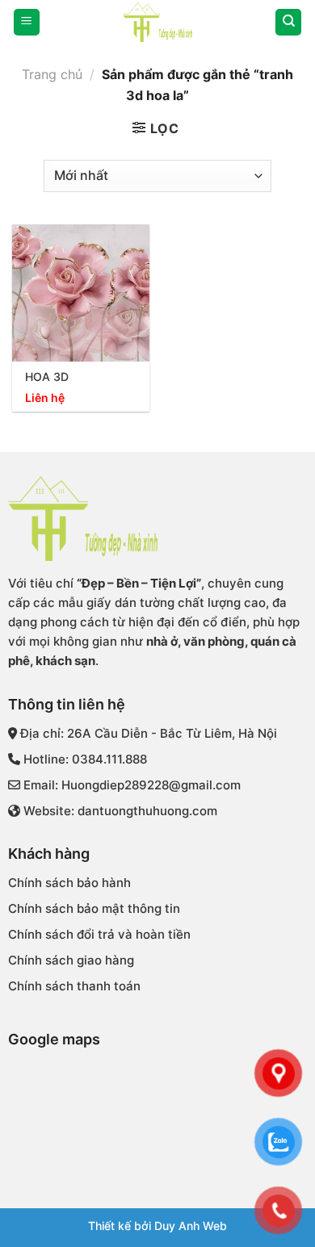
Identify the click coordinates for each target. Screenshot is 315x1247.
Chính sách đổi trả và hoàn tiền (99, 934)
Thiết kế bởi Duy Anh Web (157, 1225)
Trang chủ (52, 74)
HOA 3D (47, 376)
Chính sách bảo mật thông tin (94, 908)
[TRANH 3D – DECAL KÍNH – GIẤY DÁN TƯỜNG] (157, 22)
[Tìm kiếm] (288, 22)
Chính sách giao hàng (71, 960)
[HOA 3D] (80, 293)
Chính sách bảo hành (69, 882)
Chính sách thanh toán (74, 986)
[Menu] (27, 22)
